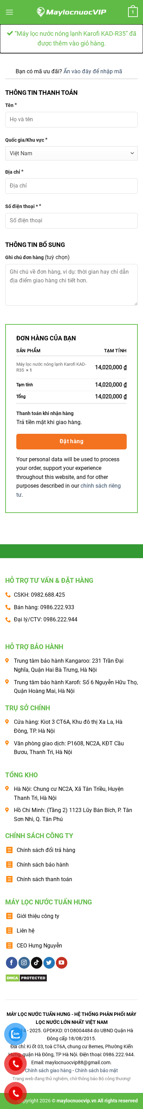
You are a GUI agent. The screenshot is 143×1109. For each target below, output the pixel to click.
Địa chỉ (14, 171)
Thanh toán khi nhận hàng (45, 413)
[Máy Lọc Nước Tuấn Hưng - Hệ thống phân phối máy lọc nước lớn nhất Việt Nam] (71, 12)
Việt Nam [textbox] (21, 153)
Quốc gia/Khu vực (26, 139)
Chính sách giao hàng (48, 1071)
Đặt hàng (72, 441)
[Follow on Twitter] (49, 963)
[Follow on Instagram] (24, 963)
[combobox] (71, 153)
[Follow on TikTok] (36, 963)
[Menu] (9, 11)
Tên (11, 105)
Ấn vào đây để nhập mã (93, 71)
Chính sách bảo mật (96, 1071)
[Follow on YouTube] (61, 963)
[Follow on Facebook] (11, 963)
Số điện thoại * (23, 206)
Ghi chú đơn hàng (37, 257)
